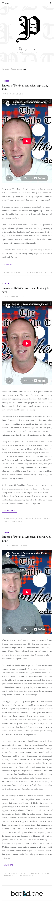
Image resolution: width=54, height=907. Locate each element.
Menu (6, 3)
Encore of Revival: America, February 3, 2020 (26, 539)
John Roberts (44, 519)
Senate (6, 521)
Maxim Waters (37, 873)
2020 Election (9, 519)
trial (42, 272)
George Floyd (23, 272)
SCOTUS (34, 272)
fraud (20, 519)
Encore (7, 81)
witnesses (36, 876)
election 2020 (9, 873)
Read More (8, 264)
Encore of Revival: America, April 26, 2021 (25, 87)
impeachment (30, 519)
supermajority (9, 876)
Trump (49, 272)
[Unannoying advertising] (27, 893)
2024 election (9, 272)
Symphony (27, 48)
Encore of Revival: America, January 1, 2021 (25, 290)
